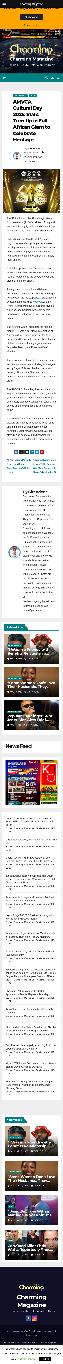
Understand (31, 17)
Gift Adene (34, 148)
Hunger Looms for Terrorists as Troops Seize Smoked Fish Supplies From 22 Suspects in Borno (30, 821)
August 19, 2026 (20, 1151)
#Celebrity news (33, 157)
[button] (46, 77)
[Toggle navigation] (58, 77)
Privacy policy (31, 25)
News (11, 1206)
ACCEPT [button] (45, 1359)
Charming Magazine (31, 59)
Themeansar (31, 1335)
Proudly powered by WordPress (20, 1331)
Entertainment (20, 96)
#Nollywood (30, 161)
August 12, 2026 (20, 1220)
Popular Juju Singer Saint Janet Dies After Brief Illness (29, 720)
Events (33, 96)
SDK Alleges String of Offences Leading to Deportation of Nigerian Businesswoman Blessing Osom (29, 1085)
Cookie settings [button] (27, 1359)
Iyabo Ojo (38, 301)
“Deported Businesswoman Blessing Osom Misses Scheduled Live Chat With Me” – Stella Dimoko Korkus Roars (31, 879)
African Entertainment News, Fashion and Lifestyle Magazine (29, 1342)
